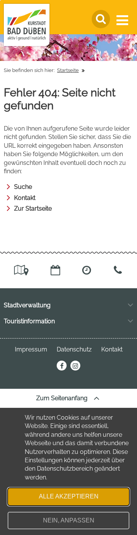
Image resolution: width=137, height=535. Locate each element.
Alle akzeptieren (69, 496)
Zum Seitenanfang (62, 398)
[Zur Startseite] (26, 25)
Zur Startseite (33, 208)
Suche (23, 186)
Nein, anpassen (68, 520)
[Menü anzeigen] (124, 20)
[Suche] (101, 19)
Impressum (31, 349)
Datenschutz (74, 349)
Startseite (68, 70)
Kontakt (24, 197)
